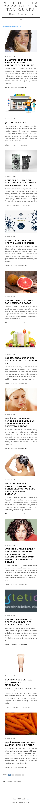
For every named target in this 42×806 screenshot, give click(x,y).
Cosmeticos (8, 205)
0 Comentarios (23, 87)
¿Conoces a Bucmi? (17, 123)
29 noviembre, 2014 (10, 56)
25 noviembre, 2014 (10, 545)
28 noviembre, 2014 (10, 176)
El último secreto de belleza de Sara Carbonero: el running (19, 62)
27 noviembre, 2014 (10, 296)
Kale (27, 799)
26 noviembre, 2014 (10, 414)
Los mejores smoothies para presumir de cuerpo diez (21, 360)
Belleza (7, 87)
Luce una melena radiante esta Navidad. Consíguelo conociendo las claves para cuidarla (20, 489)
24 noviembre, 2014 (10, 676)
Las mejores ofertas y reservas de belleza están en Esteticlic (19, 622)
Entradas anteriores (15, 781)
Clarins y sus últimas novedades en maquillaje (18, 682)
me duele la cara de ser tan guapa (21, 6)
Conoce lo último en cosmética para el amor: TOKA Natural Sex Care (20, 183)
